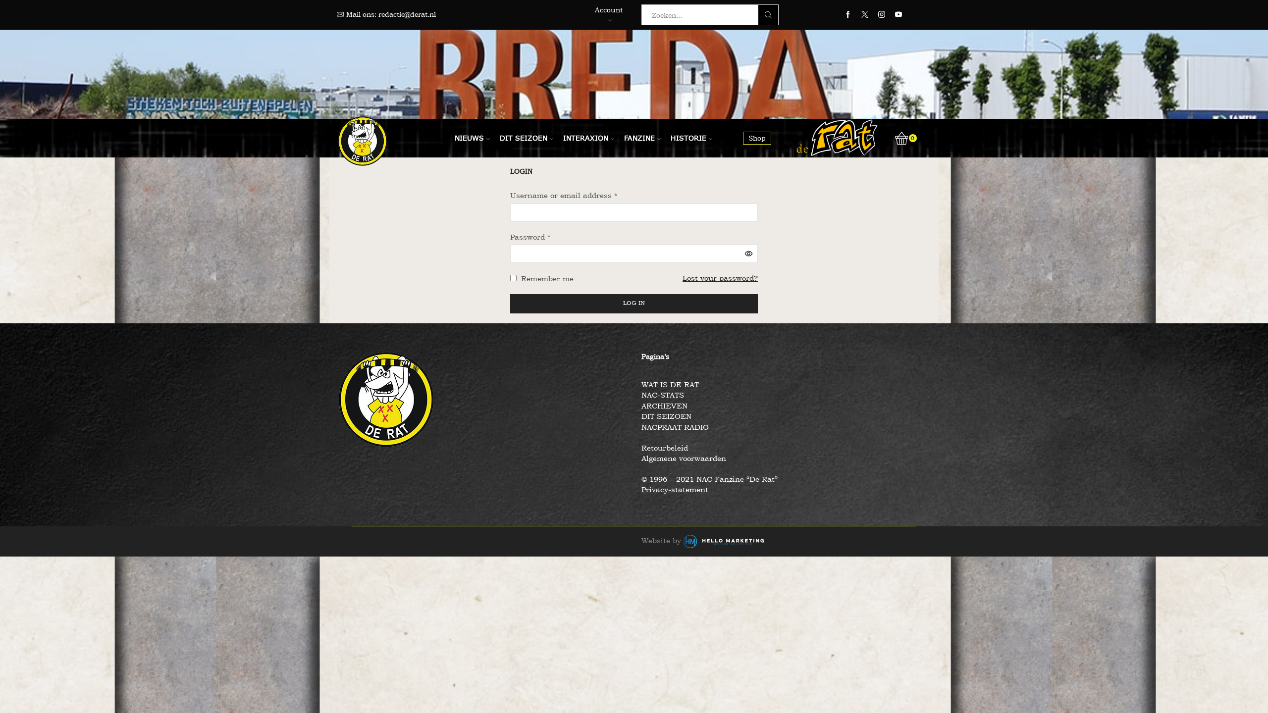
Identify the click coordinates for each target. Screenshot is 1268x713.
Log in (634, 303)
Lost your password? (720, 278)
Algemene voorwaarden (683, 458)
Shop (757, 138)
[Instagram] (881, 15)
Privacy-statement (674, 489)
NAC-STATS (662, 395)
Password (530, 237)
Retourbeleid (664, 448)
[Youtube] (898, 15)
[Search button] (768, 15)
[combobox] (703, 15)
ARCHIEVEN (664, 405)
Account (609, 9)
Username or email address (564, 195)
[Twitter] (864, 15)
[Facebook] (848, 15)
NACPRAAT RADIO (675, 427)
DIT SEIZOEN (666, 416)
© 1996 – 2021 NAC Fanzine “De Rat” (709, 479)
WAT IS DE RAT (670, 384)
